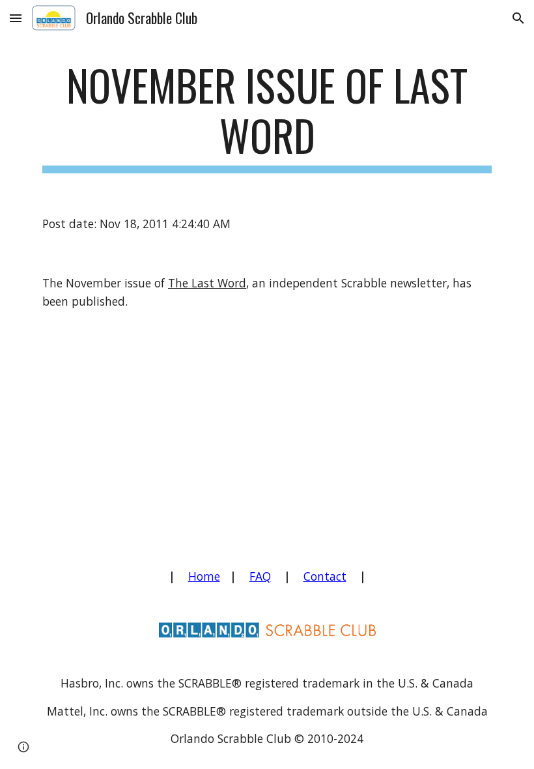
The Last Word (207, 283)
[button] (15, 18)
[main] (267, 117)
